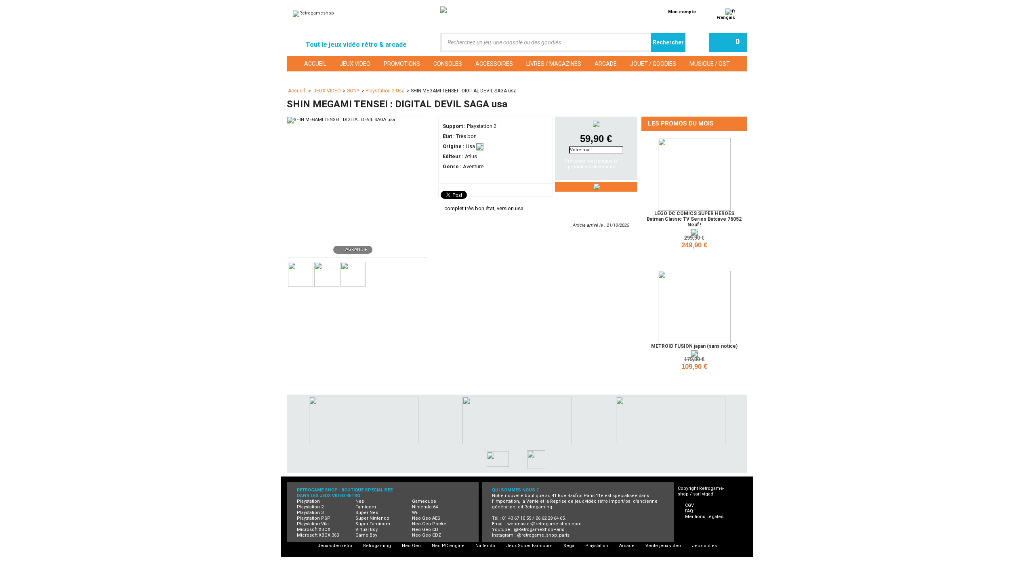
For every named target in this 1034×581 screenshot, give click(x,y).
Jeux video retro (334, 545)
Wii (415, 512)
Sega (568, 545)
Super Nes (366, 512)
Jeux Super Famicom (529, 545)
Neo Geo (411, 545)
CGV (689, 505)
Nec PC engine (448, 545)
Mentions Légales (704, 516)
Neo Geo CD (425, 529)
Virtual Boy (366, 529)
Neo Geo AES (426, 518)
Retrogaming (377, 545)
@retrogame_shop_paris (543, 535)
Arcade (627, 545)
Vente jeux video (663, 545)
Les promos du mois (681, 123)
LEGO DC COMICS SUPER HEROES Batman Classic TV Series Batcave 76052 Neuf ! (694, 219)
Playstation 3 (310, 512)
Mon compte (682, 12)
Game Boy (366, 535)
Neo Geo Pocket (430, 524)
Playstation (308, 501)
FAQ (689, 511)
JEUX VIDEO (327, 91)
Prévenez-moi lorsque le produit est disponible (591, 164)
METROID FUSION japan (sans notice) (694, 346)
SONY (353, 91)
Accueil (297, 91)
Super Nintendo (372, 518)
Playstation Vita (313, 524)
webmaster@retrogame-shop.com (544, 524)
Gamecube (424, 501)
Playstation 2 (310, 507)
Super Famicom (372, 524)
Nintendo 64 (425, 507)
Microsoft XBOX (313, 529)
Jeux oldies (704, 545)
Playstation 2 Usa (385, 91)
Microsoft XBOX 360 (318, 535)
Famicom (365, 507)
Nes (359, 501)
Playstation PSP (313, 518)
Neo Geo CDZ (426, 535)
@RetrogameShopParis (539, 529)
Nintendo (485, 545)
